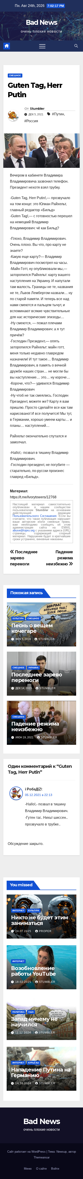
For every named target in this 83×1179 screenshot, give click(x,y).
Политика (18, 1012)
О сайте (41, 1168)
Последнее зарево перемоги (24, 557)
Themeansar (42, 1157)
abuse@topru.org (24, 530)
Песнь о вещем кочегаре (31, 628)
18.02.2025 (23, 981)
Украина (33, 667)
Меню (28, 1168)
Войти (55, 1168)
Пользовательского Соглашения (34, 516)
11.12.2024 (23, 1032)
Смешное (15, 75)
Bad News (41, 22)
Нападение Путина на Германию (40, 1072)
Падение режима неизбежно (59, 557)
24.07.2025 (23, 931)
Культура (18, 618)
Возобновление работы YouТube (33, 971)
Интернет (18, 910)
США (31, 1012)
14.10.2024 (23, 1083)
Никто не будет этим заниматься (39, 920)
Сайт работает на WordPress (26, 1151)
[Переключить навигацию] (42, 46)
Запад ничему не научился (34, 1022)
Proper (45, 931)
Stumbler (37, 109)
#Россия (31, 121)
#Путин (58, 114)
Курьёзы (33, 1062)
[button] (76, 46)
